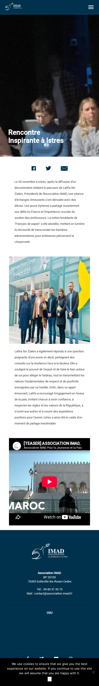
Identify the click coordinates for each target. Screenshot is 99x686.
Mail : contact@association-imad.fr (49, 593)
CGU (49, 612)
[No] (93, 672)
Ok (50, 679)
